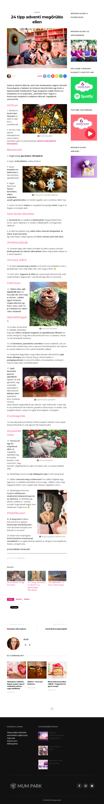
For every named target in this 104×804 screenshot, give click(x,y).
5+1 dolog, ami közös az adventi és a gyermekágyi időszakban (37, 586)
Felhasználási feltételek (16, 732)
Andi (13, 76)
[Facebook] (79, 785)
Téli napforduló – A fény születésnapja (56, 583)
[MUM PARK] (27, 785)
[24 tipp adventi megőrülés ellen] (37, 48)
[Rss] (30, 645)
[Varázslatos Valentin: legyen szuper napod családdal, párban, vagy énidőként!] (16, 670)
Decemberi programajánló (56, 629)
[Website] (25, 645)
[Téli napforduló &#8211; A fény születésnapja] (57, 576)
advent (19, 599)
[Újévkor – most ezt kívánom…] (37, 670)
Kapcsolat (11, 738)
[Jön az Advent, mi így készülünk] (16, 576)
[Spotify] (91, 785)
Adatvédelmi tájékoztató (17, 735)
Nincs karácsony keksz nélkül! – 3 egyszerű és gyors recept (57, 684)
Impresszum (12, 741)
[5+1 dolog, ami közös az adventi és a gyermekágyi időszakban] (37, 576)
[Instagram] (85, 785)
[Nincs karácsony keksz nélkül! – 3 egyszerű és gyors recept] (57, 670)
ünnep (37, 12)
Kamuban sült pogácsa (16, 629)
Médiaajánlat (12, 743)
